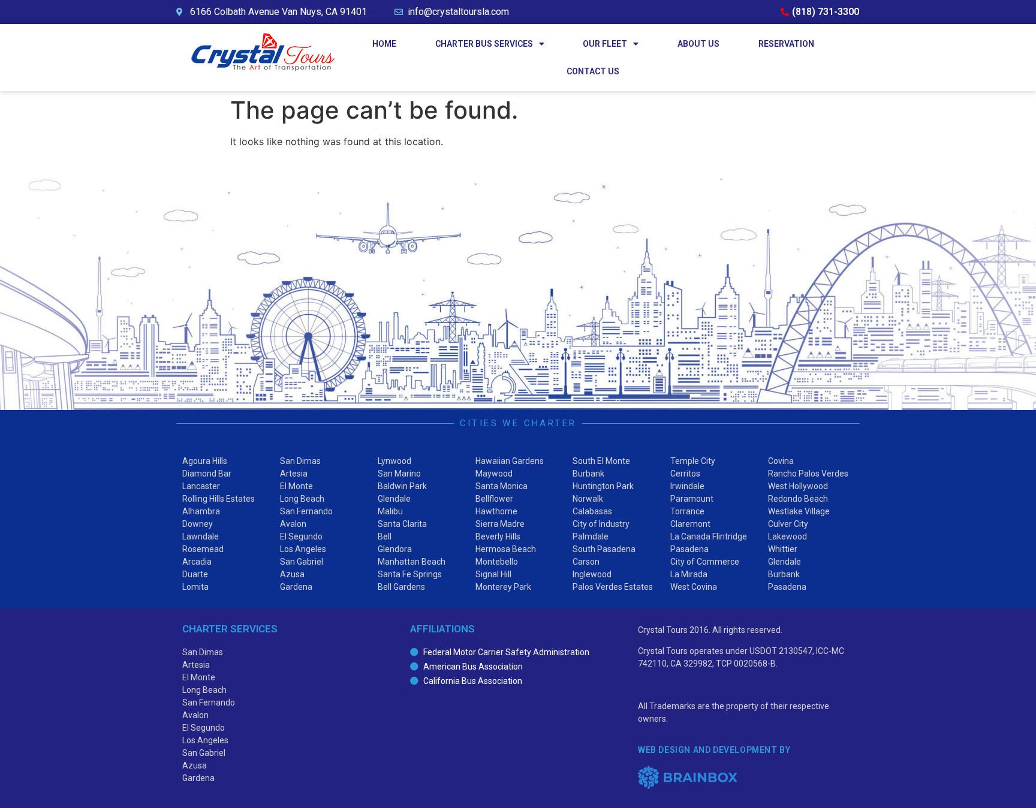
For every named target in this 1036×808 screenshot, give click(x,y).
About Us (698, 44)
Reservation (786, 44)
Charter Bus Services (484, 44)
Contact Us (593, 71)
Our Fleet (605, 44)
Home (384, 44)
